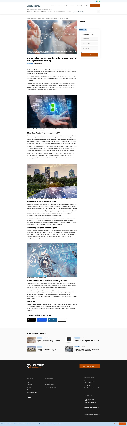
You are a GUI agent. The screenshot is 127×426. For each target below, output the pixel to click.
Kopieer (62, 319)
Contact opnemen (49, 384)
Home (28, 18)
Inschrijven (89, 54)
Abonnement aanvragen (51, 387)
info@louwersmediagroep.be (92, 407)
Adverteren (72, 5)
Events (69, 11)
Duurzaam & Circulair (59, 11)
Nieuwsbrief (79, 5)
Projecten (36, 11)
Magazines (53, 5)
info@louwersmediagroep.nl (92, 387)
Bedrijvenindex (95, 5)
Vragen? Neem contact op (89, 366)
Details (116, 423)
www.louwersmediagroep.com (92, 414)
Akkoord (122, 423)
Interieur (43, 11)
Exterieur (50, 11)
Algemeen (29, 11)
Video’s (65, 5)
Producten (30, 63)
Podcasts (59, 5)
